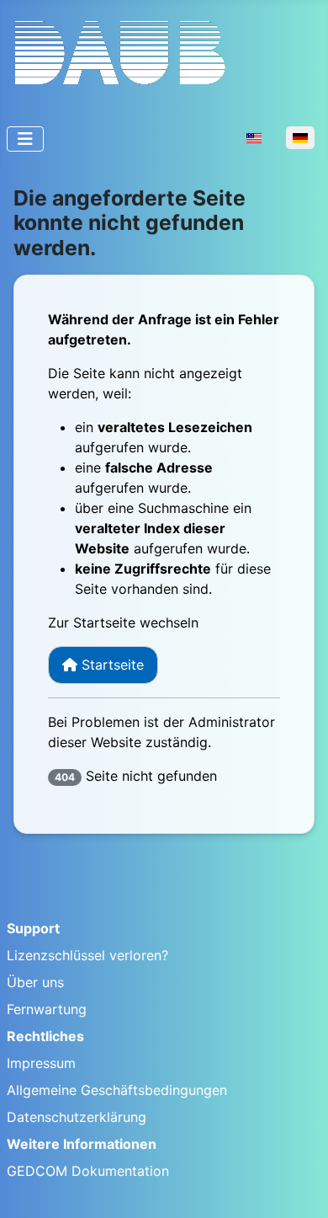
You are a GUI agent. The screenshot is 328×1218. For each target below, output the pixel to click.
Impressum (41, 1063)
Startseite (110, 664)
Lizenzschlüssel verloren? (87, 955)
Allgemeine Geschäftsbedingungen (117, 1090)
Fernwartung (47, 1009)
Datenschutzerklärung (76, 1116)
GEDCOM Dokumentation (88, 1170)
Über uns (35, 982)
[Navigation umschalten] (25, 139)
